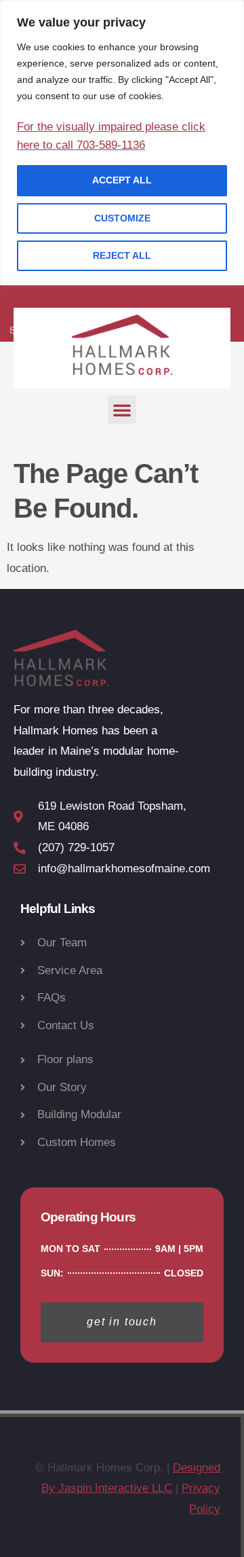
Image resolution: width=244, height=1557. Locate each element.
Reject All (122, 255)
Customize (122, 218)
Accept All (122, 180)
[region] (122, 142)
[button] (122, 409)
